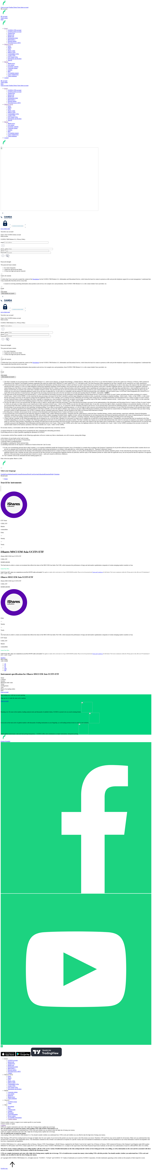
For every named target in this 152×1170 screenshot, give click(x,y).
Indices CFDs (11, 52)
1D (5, 665)
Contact (6, 77)
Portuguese (24, 474)
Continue (3, 1125)
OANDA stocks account (14, 31)
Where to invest (8, 44)
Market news (11, 63)
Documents (11, 1106)
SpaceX (10, 60)
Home (6, 479)
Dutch (29, 474)
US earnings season (13, 73)
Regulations (36, 279)
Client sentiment (12, 76)
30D (5, 668)
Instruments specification (14, 58)
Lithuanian (41, 474)
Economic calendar (13, 66)
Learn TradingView (13, 74)
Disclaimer (11, 1113)
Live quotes (11, 65)
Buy (4, 658)
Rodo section (4, 236)
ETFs (9, 49)
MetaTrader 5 (11, 39)
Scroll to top (4, 1168)
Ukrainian (56, 474)
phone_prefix (4, 249)
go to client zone (5, 228)
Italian (10, 474)
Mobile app (11, 36)
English (3, 474)
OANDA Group (12, 1101)
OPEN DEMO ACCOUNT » (8, 293)
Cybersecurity (11, 1109)
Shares (9, 47)
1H (5, 664)
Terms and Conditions (97, 572)
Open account (4, 692)
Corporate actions (13, 68)
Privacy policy (12, 1116)
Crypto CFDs (11, 55)
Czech (32, 474)
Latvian (36, 474)
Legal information (13, 1114)
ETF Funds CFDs (13, 57)
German (19, 474)
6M (5, 670)
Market (6, 62)
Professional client (13, 38)
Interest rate (11, 35)
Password (3, 252)
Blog (9, 71)
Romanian (47, 474)
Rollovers (10, 1095)
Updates (10, 70)
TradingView (11, 33)
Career (9, 1103)
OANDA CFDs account (14, 30)
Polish (52, 474)
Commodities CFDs (13, 54)
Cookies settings (12, 1119)
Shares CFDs (11, 50)
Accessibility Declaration (15, 1117)
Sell (2, 658)
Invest (6, 28)
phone (2, 251)
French (7, 474)
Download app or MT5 (14, 43)
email (2, 242)
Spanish (14, 474)
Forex (9, 46)
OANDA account (13, 1060)
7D (5, 667)
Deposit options (12, 41)
